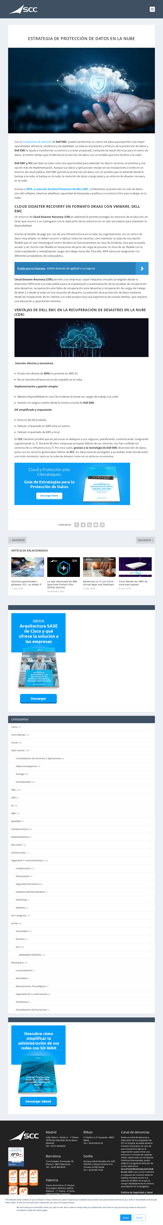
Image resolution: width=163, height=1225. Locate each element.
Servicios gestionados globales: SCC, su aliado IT (26, 583)
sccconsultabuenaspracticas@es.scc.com (137, 1170)
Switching (21, 899)
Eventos (20, 938)
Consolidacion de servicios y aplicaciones (38, 758)
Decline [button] (139, 1217)
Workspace (17, 962)
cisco (14, 726)
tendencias (22, 1001)
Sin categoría (18, 915)
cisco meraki (18, 734)
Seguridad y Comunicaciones (27, 860)
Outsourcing (18, 852)
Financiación (22, 876)
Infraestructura (19, 829)
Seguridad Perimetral (27, 884)
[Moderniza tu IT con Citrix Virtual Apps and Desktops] (99, 567)
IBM (13, 813)
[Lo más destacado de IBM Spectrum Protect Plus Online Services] (63, 567)
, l (57, 189)
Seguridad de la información (31, 994)
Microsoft (16, 844)
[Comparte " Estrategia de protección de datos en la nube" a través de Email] (96, 525)
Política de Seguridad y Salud (137, 1192)
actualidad (22, 931)
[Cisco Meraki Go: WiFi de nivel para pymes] (135, 567)
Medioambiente (19, 836)
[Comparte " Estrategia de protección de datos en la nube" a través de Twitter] (83, 525)
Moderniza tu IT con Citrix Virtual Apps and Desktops (98, 583)
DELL (14, 789)
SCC (18, 946)
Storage (20, 774)
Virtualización (23, 781)
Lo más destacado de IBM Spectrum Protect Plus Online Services (62, 584)
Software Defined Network (30, 891)
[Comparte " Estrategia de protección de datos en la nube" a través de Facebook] (77, 525)
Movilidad (21, 978)
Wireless (20, 907)
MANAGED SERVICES (30, 954)
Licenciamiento (24, 970)
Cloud (14, 742)
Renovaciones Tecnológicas (31, 986)
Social (14, 923)
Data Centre (17, 750)
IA (12, 805)
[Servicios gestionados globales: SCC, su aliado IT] (27, 567)
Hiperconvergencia (26, 766)
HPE (13, 797)
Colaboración (23, 868)
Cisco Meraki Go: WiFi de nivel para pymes (133, 583)
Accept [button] (126, 1217)
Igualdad (16, 821)
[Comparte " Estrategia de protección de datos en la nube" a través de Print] (102, 525)
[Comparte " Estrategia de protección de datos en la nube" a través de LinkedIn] (89, 525)
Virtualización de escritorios (31, 1009)
